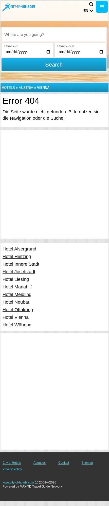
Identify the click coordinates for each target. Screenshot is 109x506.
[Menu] (102, 7)
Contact (63, 463)
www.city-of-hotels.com (18, 482)
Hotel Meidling (17, 294)
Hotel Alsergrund (19, 248)
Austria (26, 88)
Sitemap (87, 463)
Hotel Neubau (16, 302)
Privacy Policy (12, 469)
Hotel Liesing (16, 279)
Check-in (11, 46)
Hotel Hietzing (17, 256)
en (85, 11)
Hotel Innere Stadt (21, 264)
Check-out (65, 46)
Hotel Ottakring (18, 309)
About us (39, 463)
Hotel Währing (17, 324)
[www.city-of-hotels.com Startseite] (19, 7)
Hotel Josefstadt (19, 271)
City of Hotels (12, 463)
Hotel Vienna (16, 317)
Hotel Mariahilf (17, 286)
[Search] (91, 4)
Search (54, 64)
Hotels (8, 88)
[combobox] (54, 35)
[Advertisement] (54, 184)
